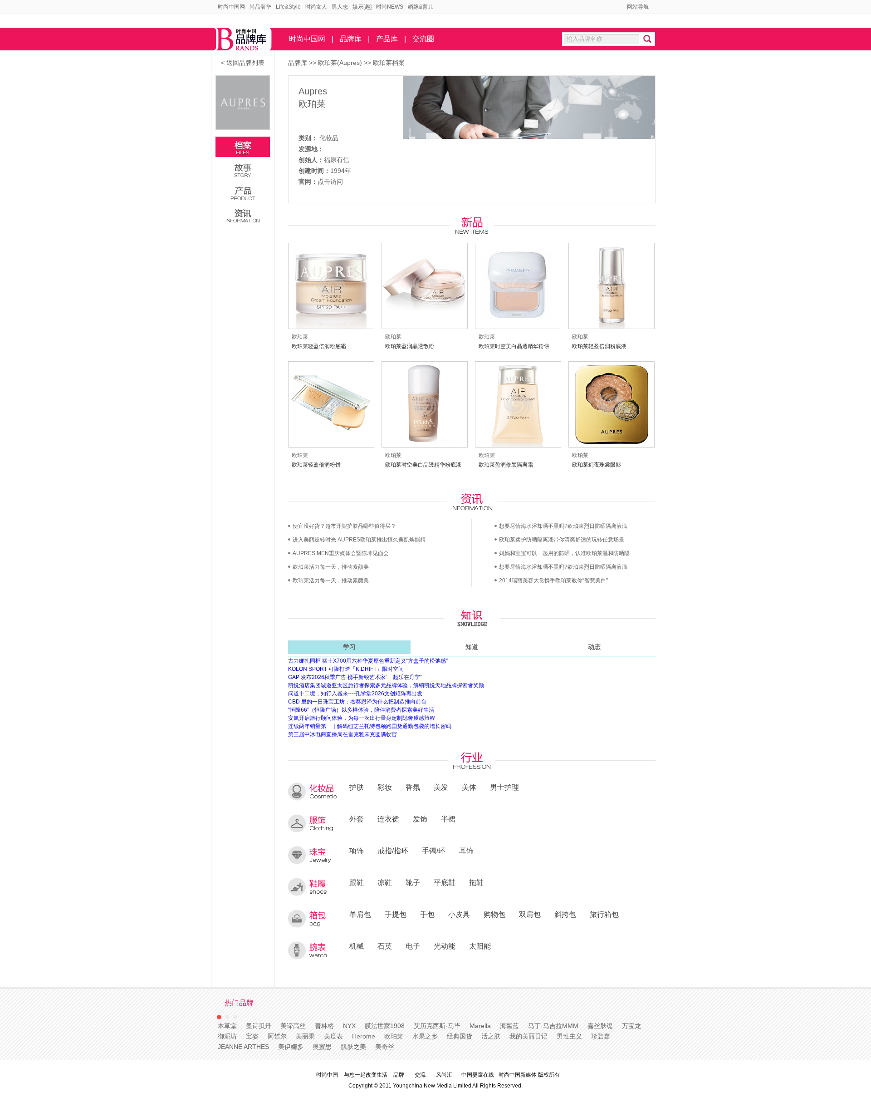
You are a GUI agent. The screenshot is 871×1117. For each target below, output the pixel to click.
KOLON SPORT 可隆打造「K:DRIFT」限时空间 (346, 669)
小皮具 (459, 914)
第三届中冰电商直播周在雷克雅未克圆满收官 (342, 734)
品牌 (398, 1075)
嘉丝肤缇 (600, 1025)
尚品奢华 (260, 7)
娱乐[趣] (362, 7)
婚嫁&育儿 (420, 7)
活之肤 (490, 1036)
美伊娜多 (290, 1046)
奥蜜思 (322, 1046)
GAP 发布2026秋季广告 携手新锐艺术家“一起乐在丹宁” (355, 677)
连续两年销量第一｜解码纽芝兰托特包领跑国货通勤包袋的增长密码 (369, 726)
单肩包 (360, 914)
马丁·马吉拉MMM (553, 1025)
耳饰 (466, 850)
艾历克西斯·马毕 (437, 1025)
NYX (349, 1025)
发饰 (420, 819)
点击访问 (330, 181)
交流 (420, 1075)
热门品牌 (239, 1003)
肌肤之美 (353, 1046)
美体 (469, 787)
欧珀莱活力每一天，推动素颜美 (331, 567)
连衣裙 (388, 819)
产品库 (387, 39)
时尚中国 (327, 1075)
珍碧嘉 (600, 1036)
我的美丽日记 (528, 1036)
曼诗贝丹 (258, 1025)
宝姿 (252, 1036)
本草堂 (227, 1025)
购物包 (494, 914)
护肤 (356, 787)
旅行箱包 (604, 914)
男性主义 (569, 1036)
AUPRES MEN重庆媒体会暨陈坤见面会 (341, 553)
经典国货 (459, 1036)
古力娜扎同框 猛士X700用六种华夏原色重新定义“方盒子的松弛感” (368, 661)
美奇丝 (384, 1046)
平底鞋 (444, 882)
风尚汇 (444, 1075)
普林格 (324, 1025)
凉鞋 (384, 882)
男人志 (340, 7)
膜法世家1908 (385, 1025)
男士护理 (504, 787)
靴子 (413, 882)
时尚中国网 (231, 7)
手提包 (395, 914)
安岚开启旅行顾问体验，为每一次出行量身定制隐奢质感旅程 (361, 718)
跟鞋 (356, 882)
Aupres (312, 91)
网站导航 (638, 7)
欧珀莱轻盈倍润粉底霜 (319, 346)
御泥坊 (227, 1036)
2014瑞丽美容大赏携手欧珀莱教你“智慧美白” (553, 580)
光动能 (444, 946)
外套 (356, 819)
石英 (384, 946)
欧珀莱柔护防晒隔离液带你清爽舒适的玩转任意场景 (561, 539)
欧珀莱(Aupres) (341, 62)
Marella (480, 1025)
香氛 (413, 787)
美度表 (333, 1036)
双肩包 (530, 914)
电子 (413, 946)
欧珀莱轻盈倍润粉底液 (599, 346)
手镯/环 (433, 850)
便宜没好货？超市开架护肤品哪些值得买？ (344, 526)
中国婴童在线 (477, 1075)
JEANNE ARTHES (243, 1046)
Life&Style (288, 7)
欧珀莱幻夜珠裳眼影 (596, 465)
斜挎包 (565, 914)
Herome (363, 1036)
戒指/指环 (392, 850)
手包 (427, 914)
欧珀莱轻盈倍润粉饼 (316, 465)
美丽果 (305, 1036)
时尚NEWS (389, 7)
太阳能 (480, 946)
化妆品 (328, 138)
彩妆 (384, 787)
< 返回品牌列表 (242, 62)
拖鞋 (476, 882)
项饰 (356, 850)
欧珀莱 (312, 104)
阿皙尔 (277, 1036)
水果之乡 (425, 1036)
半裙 (448, 819)
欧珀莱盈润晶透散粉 (409, 346)
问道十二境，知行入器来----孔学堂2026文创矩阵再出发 (355, 693)
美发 (441, 787)
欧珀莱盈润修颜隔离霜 (506, 465)
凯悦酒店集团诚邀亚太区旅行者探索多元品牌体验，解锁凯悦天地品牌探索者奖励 (386, 685)
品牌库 (351, 39)
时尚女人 (316, 7)
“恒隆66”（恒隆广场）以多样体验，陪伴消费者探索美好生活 (361, 710)
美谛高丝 (293, 1025)
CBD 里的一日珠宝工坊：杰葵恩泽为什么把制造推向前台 (357, 702)
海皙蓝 (509, 1025)
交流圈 (423, 39)
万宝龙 (631, 1025)
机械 (356, 946)
